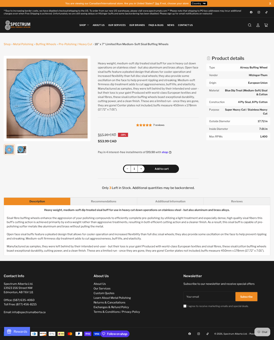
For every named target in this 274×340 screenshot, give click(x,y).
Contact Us (185, 25)
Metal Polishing (23, 44)
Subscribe (246, 296)
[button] (144, 125)
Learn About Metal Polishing (112, 298)
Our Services (117, 25)
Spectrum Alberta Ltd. (235, 333)
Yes (157, 3)
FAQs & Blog (156, 25)
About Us (99, 25)
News (170, 25)
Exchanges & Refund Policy (111, 307)
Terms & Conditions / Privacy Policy (117, 312)
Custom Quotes (104, 293)
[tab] (37, 201)
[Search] (250, 25)
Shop (82, 25)
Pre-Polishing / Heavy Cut (75, 44)
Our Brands (137, 25)
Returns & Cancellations (109, 302)
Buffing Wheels (46, 44)
